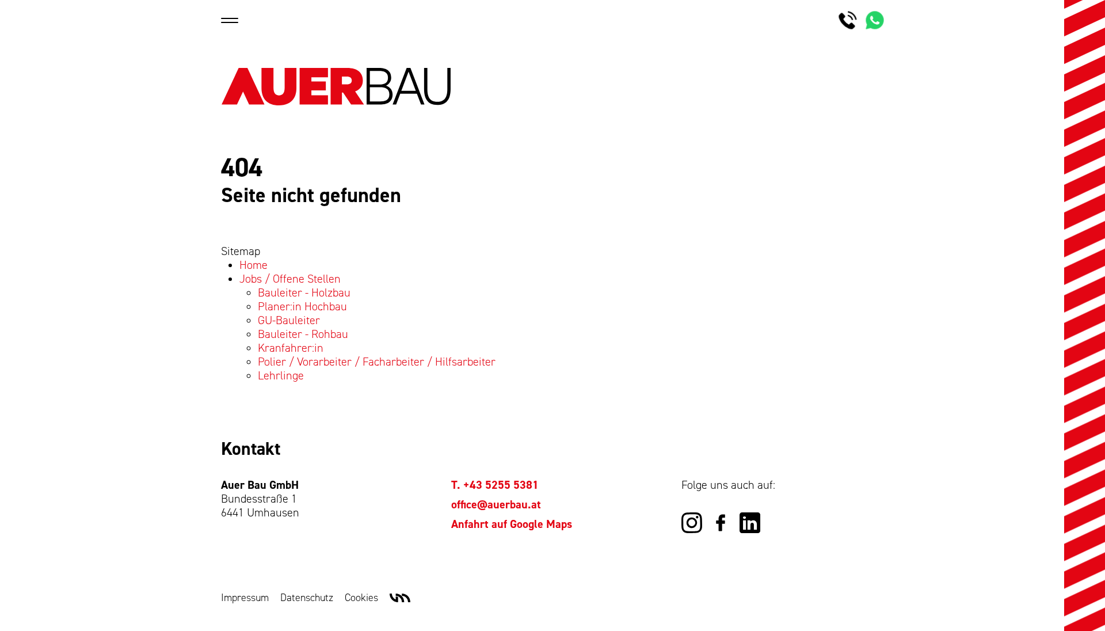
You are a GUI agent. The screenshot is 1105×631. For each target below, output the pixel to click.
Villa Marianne (400, 598)
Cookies (361, 597)
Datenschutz (306, 597)
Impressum (245, 597)
